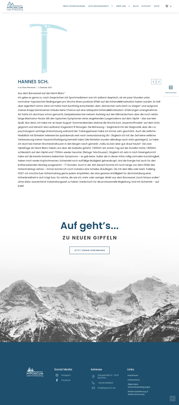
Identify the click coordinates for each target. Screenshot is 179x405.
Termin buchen (171, 93)
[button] (168, 6)
